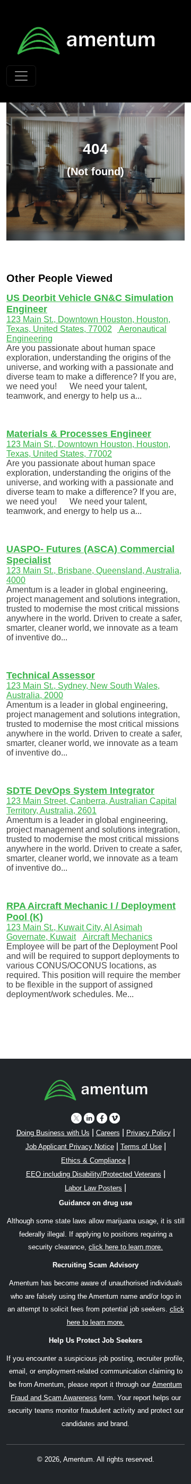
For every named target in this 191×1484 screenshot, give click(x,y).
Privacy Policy (148, 1133)
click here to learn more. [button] (126, 1247)
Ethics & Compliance (93, 1160)
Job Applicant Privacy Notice (69, 1147)
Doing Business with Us (53, 1133)
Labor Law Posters (93, 1188)
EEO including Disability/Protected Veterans (93, 1174)
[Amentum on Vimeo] (114, 1118)
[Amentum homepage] (86, 40)
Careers (108, 1133)
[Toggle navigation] (21, 76)
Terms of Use (141, 1147)
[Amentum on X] (76, 1118)
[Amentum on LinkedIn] (89, 1118)
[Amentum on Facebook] (102, 1118)
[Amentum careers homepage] (95, 1092)
